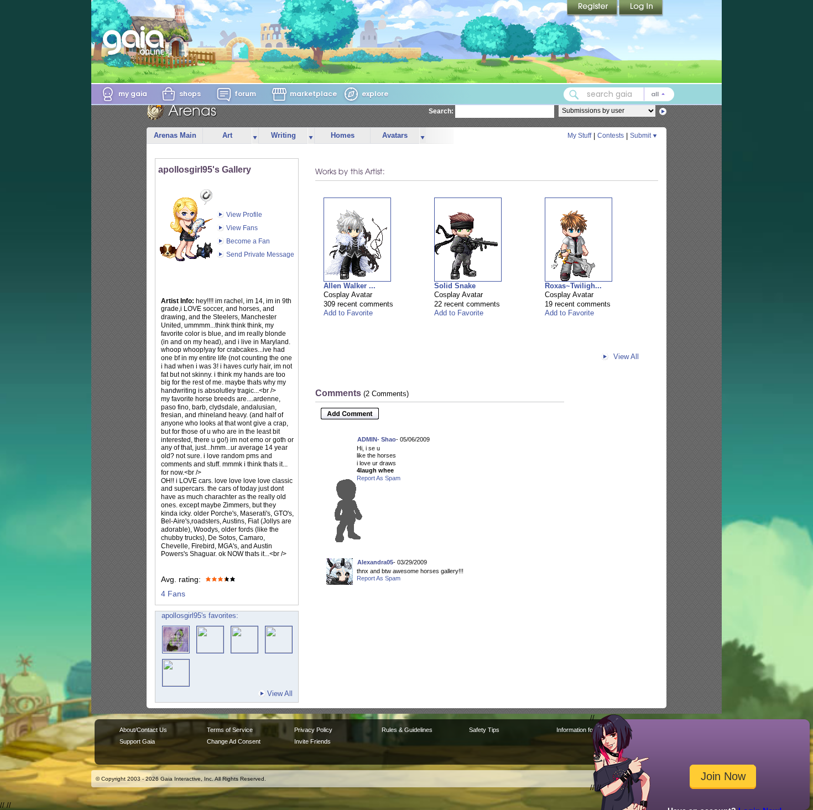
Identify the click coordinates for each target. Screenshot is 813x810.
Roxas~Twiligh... (573, 286)
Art (227, 135)
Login (641, 8)
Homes (343, 135)
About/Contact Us (143, 729)
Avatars (395, 135)
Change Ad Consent (233, 741)
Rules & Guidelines (407, 729)
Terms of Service (230, 729)
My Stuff (579, 135)
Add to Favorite (348, 313)
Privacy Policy (313, 729)
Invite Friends (312, 741)
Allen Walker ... (350, 286)
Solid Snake (455, 286)
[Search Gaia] (574, 94)
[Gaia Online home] (136, 40)
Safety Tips (484, 729)
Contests (610, 135)
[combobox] (619, 94)
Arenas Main (175, 135)
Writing (283, 135)
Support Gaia (137, 741)
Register (593, 8)
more (255, 136)
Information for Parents (587, 729)
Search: (441, 111)
